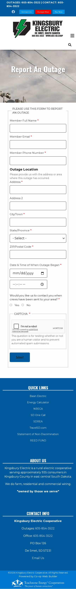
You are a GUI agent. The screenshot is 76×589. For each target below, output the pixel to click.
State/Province (20, 230)
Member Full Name (23, 120)
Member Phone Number (27, 152)
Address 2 (16, 198)
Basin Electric (38, 396)
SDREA (38, 421)
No (29, 305)
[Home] (38, 29)
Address (15, 182)
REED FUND (38, 440)
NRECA (38, 408)
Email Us (38, 558)
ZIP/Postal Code (20, 246)
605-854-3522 (30, 2)
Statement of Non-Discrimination (38, 434)
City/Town (16, 214)
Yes (17, 305)
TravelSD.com (38, 427)
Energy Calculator (38, 402)
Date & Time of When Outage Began (34, 265)
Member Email (20, 136)
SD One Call (38, 415)
